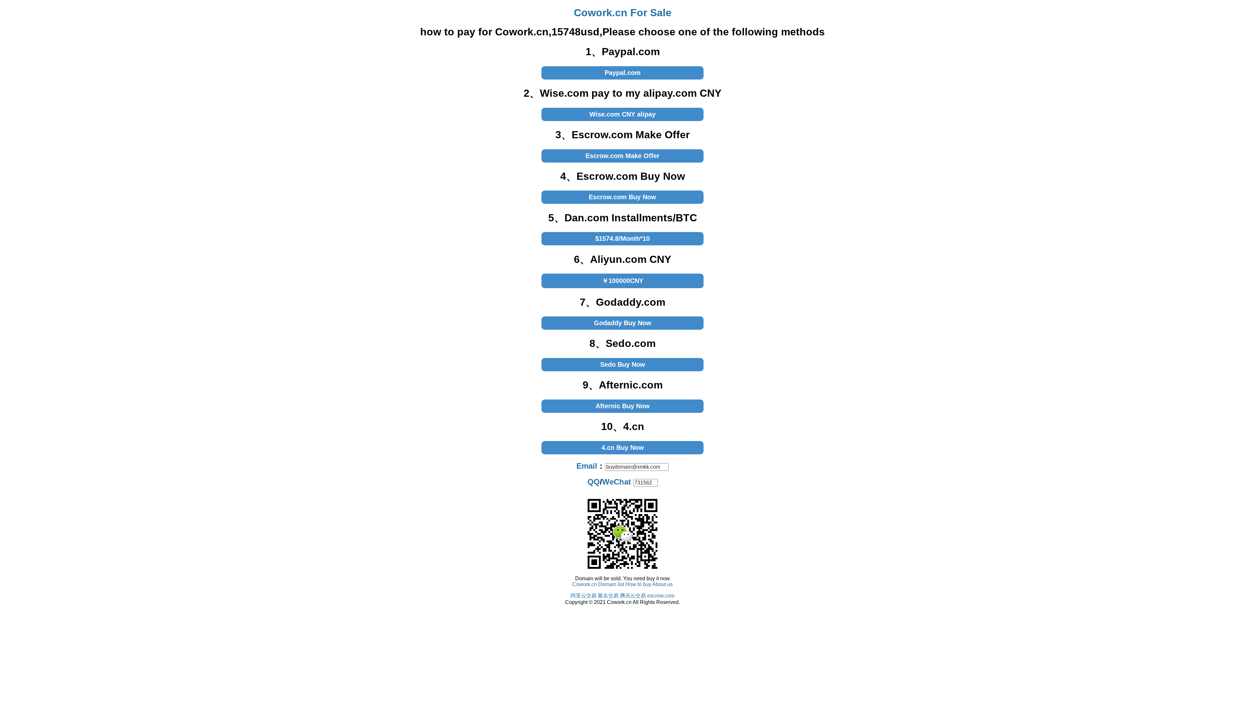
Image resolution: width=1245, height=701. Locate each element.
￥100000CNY (622, 280)
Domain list (611, 584)
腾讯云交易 (633, 595)
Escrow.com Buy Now (622, 197)
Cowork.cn (584, 584)
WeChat (616, 481)
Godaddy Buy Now (622, 322)
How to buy (638, 584)
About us (662, 584)
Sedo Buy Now (622, 364)
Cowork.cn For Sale (622, 12)
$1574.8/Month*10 (622, 238)
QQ (593, 481)
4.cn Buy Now (622, 447)
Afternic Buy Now (623, 406)
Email (586, 465)
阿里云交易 (584, 595)
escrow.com (660, 595)
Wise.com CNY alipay (622, 114)
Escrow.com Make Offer (622, 155)
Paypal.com (623, 72)
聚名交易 (608, 595)
